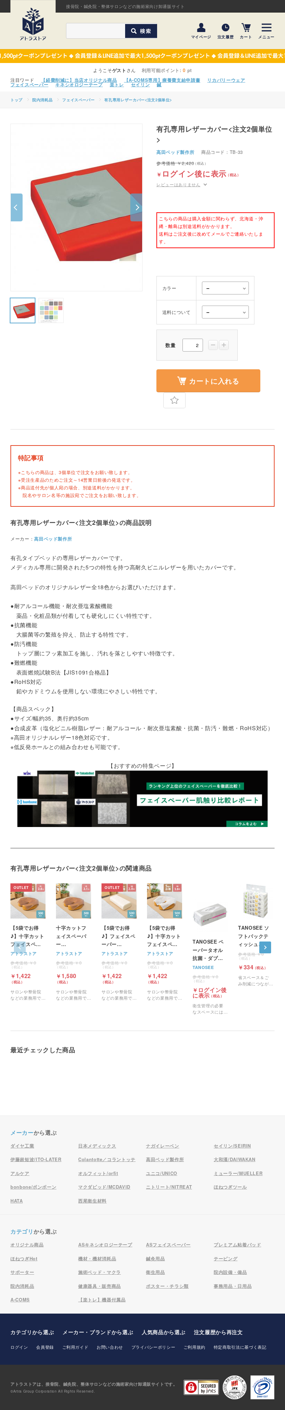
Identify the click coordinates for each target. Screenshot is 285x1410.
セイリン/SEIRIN (232, 1145)
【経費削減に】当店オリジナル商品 (79, 80)
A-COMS (20, 1299)
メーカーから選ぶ (98, 1332)
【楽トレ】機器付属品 (102, 1299)
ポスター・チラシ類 (167, 1286)
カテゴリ (22, 1231)
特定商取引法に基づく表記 (240, 1347)
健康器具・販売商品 (99, 1286)
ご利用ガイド (75, 1347)
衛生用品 (155, 1272)
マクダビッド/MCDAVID (104, 1186)
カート (246, 36)
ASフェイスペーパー (168, 1244)
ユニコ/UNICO (161, 1173)
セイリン (140, 84)
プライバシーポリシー (153, 1347)
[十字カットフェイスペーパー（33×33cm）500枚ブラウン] (73, 942)
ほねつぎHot (24, 1258)
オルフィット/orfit (98, 1173)
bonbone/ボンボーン (33, 1186)
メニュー (266, 36)
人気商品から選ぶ (163, 1332)
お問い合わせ (110, 1347)
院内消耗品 (42, 99)
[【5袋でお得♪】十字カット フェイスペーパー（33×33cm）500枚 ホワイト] (164, 942)
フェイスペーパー (29, 84)
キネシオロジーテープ (79, 84)
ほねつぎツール (230, 1186)
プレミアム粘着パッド (237, 1244)
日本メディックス (97, 1145)
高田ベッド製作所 (175, 152)
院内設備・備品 (230, 1272)
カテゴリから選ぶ (32, 1332)
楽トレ (117, 84)
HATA (16, 1200)
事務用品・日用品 (233, 1286)
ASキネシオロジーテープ (105, 1244)
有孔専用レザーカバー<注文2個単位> (138, 99)
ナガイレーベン (162, 1145)
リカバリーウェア (226, 80)
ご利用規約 (194, 1347)
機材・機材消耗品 (97, 1258)
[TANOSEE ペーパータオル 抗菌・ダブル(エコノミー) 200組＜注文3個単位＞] (210, 956)
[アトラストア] (33, 24)
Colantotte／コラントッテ (107, 1159)
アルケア (20, 1173)
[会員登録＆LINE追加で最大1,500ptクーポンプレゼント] (142, 56)
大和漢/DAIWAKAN (234, 1159)
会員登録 (45, 1347)
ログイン (19, 1347)
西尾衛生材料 (92, 1200)
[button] (17, 207)
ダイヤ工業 (22, 1145)
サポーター (22, 1272)
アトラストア (23, 953)
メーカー (22, 1132)
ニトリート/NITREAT (169, 1186)
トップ (16, 99)
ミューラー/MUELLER (238, 1173)
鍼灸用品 (155, 1258)
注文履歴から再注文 (218, 1332)
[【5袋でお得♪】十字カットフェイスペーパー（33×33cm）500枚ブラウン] (28, 942)
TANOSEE (203, 967)
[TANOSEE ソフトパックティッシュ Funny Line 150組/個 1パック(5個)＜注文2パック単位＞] (255, 935)
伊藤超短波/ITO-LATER (36, 1159)
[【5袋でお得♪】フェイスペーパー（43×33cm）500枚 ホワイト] (119, 942)
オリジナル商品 (27, 1244)
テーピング (225, 1258)
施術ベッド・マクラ (99, 1272)
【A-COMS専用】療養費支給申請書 (162, 80)
